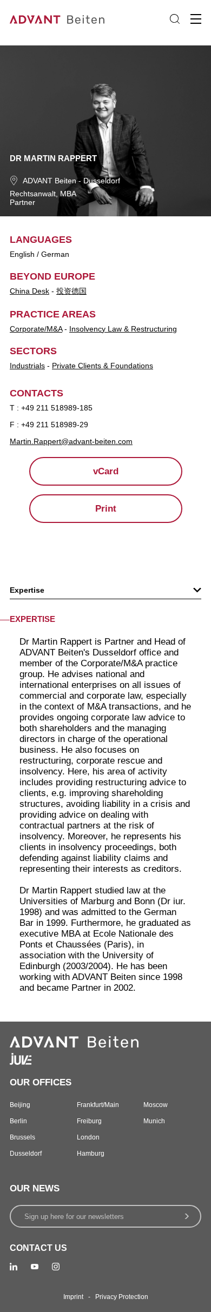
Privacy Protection (121, 1297)
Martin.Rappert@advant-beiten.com (71, 441)
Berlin (18, 1121)
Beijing (20, 1105)
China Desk (29, 291)
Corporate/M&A (36, 328)
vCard (105, 471)
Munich (154, 1121)
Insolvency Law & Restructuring (123, 328)
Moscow (155, 1105)
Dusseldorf (101, 180)
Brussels (22, 1137)
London (88, 1137)
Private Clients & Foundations (102, 365)
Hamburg (90, 1153)
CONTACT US (38, 1248)
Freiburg (89, 1121)
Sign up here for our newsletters (74, 1216)
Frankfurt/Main (98, 1105)
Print (105, 508)
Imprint (73, 1297)
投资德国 (71, 291)
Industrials (27, 365)
